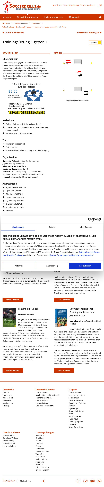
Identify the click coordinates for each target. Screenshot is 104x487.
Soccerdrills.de (22, 7)
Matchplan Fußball (28, 308)
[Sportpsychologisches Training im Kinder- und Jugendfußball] (61, 318)
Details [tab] (52, 227)
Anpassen (50, 266)
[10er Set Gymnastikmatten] (26, 113)
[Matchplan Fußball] (10, 318)
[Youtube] (92, 481)
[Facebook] (79, 481)
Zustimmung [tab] (18, 227)
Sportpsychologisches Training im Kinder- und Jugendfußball (82, 312)
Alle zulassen (85, 266)
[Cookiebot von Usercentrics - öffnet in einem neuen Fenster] (90, 220)
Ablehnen (19, 266)
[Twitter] (85, 481)
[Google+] (99, 481)
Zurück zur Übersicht (14, 32)
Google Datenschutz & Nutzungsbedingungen (71, 255)
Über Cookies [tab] (86, 227)
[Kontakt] (100, 5)
